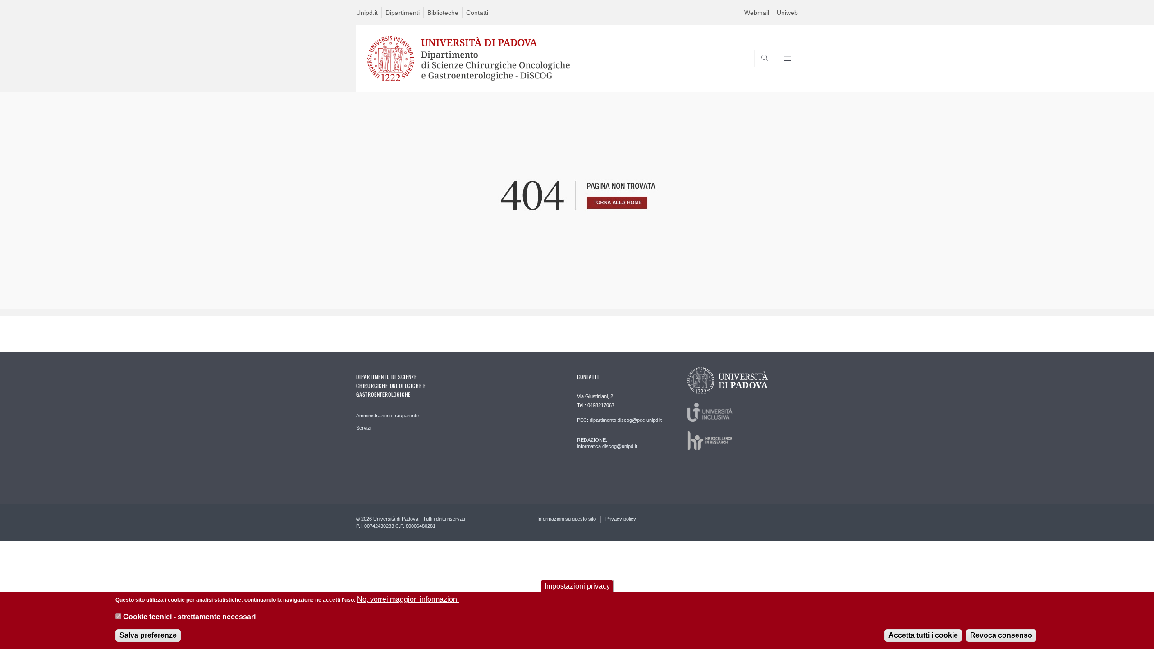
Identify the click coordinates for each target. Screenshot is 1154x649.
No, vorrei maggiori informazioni (408, 599)
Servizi (363, 427)
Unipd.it (367, 12)
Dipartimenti (402, 12)
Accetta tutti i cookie (923, 635)
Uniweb (787, 12)
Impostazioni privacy (577, 586)
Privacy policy (620, 518)
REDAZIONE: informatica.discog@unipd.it (607, 443)
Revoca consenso (1001, 635)
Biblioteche (442, 12)
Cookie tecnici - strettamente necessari (189, 617)
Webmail (756, 12)
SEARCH (781, 71)
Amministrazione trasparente (387, 415)
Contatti (477, 12)
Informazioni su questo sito (566, 518)
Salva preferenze (148, 635)
